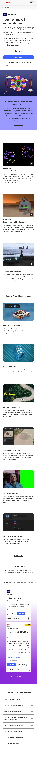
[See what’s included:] (29, 618)
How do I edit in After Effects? (13, 731)
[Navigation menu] (2, 2)
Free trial (18, 57)
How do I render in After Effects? (13, 737)
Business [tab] (30, 582)
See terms (19, 45)
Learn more (18, 125)
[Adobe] (8, 2)
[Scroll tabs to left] (1, 582)
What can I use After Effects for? (13, 725)
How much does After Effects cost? (14, 705)
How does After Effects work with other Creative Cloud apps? (15, 718)
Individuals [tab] (7, 582)
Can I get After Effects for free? (13, 711)
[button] (26, 2)
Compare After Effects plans (18, 677)
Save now (18, 51)
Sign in (32, 2)
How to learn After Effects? (12, 743)
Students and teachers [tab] (19, 582)
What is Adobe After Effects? (12, 699)
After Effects (5, 7)
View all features (18, 555)
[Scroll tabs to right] (35, 582)
